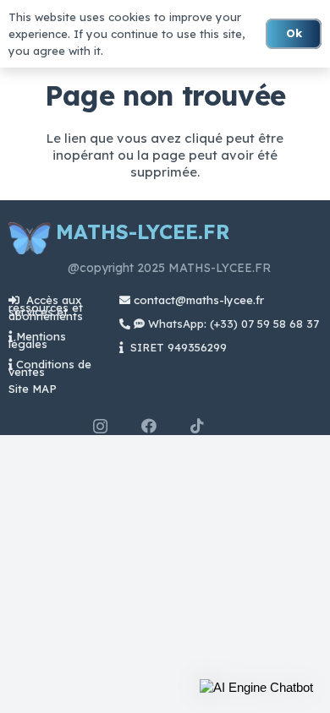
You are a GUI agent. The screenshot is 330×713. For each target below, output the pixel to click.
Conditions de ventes (49, 367)
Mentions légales (37, 340)
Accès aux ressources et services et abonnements (45, 308)
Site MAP (32, 388)
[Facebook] (149, 425)
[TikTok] (197, 425)
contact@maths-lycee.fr (197, 300)
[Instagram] (100, 426)
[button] (256, 687)
